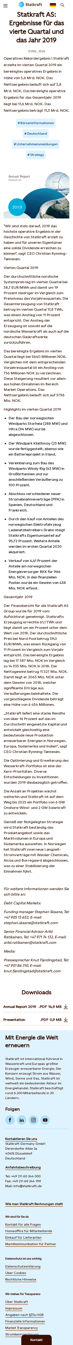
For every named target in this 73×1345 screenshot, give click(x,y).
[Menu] (5, 5)
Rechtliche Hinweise (20, 1279)
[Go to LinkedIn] (21, 1120)
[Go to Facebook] (10, 1120)
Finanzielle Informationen (25, 1321)
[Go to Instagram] (33, 1120)
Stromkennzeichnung (22, 1334)
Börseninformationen (37, 123)
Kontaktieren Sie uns (21, 1139)
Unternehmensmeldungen (37, 144)
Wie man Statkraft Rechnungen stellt (34, 1204)
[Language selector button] (53, 5)
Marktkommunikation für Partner (30, 1244)
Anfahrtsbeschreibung (23, 1167)
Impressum (13, 1308)
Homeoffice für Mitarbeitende (28, 1231)
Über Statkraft (16, 1302)
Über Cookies (15, 1273)
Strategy (37, 155)
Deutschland (37, 133)
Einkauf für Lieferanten (23, 1237)
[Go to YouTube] (45, 1120)
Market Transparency (21, 1328)
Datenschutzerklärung (23, 1266)
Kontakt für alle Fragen (23, 1224)
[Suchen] (62, 5)
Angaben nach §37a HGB (24, 1315)
